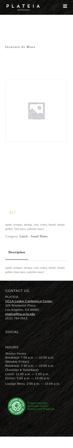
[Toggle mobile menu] (65, 6)
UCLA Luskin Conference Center (28, 301)
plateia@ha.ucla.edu (20, 314)
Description (17, 252)
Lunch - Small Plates (33, 236)
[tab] (16, 252)
